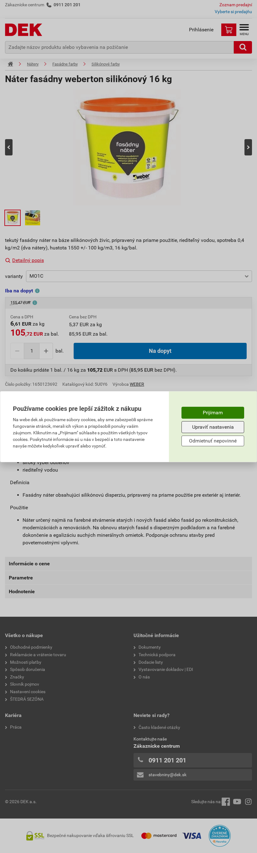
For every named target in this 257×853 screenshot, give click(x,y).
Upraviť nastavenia (213, 427)
